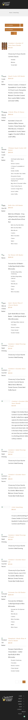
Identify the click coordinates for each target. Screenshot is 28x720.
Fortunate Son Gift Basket (16, 592)
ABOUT (20, 698)
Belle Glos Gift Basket (15, 205)
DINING (20, 704)
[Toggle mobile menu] (25, 6)
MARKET (20, 701)
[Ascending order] (21, 25)
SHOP (20, 706)
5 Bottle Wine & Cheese (16, 112)
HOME (20, 696)
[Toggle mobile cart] (22, 6)
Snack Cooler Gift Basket (16, 76)
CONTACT (19, 709)
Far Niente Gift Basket (15, 255)
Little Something (17, 507)
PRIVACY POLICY (22, 712)
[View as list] (15, 33)
